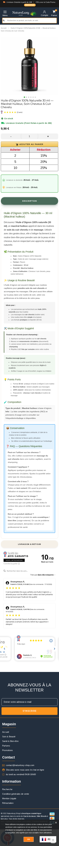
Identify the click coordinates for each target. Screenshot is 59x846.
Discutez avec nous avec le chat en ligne (25, 770)
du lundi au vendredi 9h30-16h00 (21, 774)
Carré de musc (29, 816)
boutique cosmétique (31, 813)
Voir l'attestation (14, 560)
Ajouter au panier (20, 144)
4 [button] (31, 97)
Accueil (4, 28)
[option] (29, 66)
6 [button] (35, 97)
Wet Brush (41, 816)
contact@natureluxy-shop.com (20, 765)
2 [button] (26, 97)
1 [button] (24, 97)
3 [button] (29, 97)
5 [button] (33, 97)
